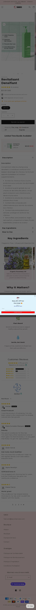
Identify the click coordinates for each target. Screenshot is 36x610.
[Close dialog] (35, 296)
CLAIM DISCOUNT (18, 312)
